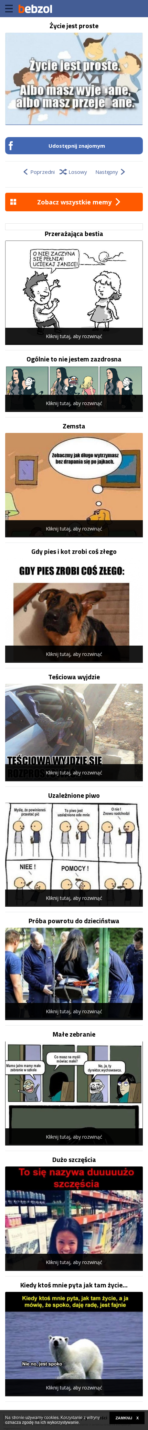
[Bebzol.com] (35, 8)
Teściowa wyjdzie (74, 676)
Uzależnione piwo (74, 795)
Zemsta (74, 426)
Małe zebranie (74, 1034)
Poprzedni (42, 171)
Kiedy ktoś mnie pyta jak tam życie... (74, 1285)
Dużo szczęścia (74, 1159)
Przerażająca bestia (74, 233)
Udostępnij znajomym (77, 145)
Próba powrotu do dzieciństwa (74, 920)
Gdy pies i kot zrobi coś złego (74, 551)
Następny (106, 171)
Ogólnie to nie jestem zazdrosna (74, 359)
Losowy (77, 171)
